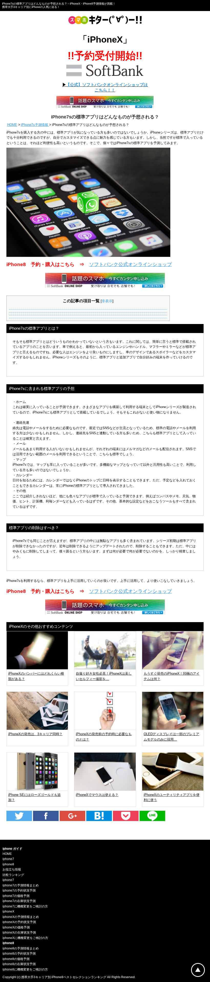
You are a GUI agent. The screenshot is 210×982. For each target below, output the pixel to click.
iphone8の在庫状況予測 (19, 964)
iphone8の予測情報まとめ (21, 948)
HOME (12, 125)
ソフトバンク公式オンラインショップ (130, 264)
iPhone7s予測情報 (35, 125)
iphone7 (8, 859)
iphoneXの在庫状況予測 (19, 932)
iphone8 (8, 864)
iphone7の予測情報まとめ (21, 885)
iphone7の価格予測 (16, 896)
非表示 (107, 301)
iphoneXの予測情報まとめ (21, 917)
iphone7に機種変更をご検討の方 (25, 906)
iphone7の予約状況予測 (19, 890)
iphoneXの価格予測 (16, 927)
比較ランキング (13, 875)
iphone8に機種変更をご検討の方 (25, 969)
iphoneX (8, 911)
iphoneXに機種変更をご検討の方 (25, 938)
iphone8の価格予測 (16, 959)
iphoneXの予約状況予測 (19, 922)
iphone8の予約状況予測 (19, 953)
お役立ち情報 (12, 869)
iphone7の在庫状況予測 (19, 901)
